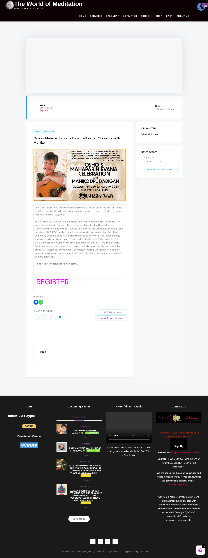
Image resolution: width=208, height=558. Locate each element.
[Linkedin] (48, 317)
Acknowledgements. (178, 484)
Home (82, 16)
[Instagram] (107, 541)
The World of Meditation (48, 4)
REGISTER (52, 282)
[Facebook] (92, 541)
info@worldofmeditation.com (185, 452)
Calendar (112, 16)
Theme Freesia (102, 551)
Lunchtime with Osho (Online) (159, 169)
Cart (169, 16)
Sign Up (178, 446)
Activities (130, 16)
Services (96, 16)
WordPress (115, 551)
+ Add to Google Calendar (110, 318)
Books (145, 16)
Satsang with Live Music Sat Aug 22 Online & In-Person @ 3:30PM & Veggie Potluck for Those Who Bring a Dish (85, 469)
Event (37, 131)
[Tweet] (42, 317)
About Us (182, 16)
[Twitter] (100, 541)
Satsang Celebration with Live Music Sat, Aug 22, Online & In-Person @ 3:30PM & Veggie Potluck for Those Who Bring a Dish (85, 496)
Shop (159, 16)
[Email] (65, 317)
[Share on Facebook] (36, 317)
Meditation (49, 131)
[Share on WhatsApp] (53, 317)
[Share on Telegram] (59, 317)
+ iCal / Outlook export (112, 312)
